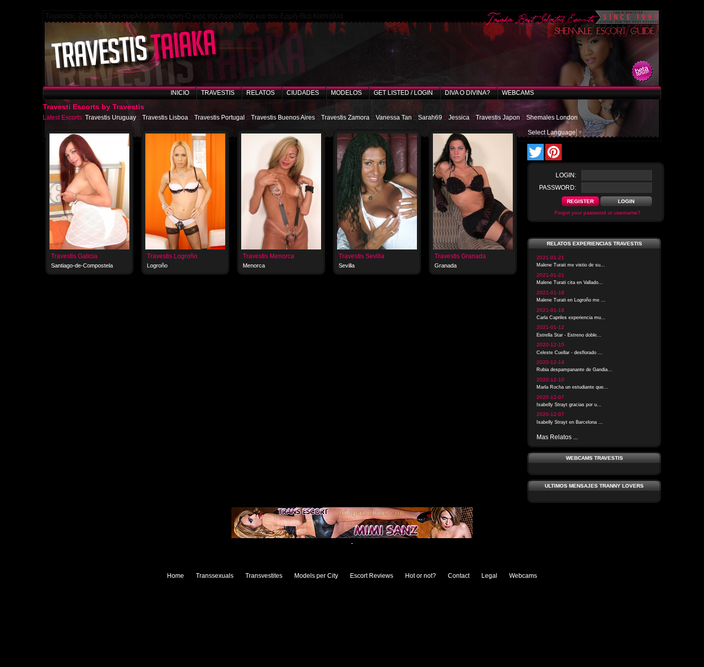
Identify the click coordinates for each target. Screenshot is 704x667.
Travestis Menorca (268, 256)
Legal (489, 575)
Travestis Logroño (172, 256)
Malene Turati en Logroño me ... (571, 300)
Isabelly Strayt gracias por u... (569, 404)
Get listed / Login (403, 92)
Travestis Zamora (345, 117)
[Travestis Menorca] (281, 247)
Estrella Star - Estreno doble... (569, 335)
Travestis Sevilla (361, 256)
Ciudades (303, 92)
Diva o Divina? (467, 92)
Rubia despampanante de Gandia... (574, 369)
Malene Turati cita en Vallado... (570, 282)
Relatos (260, 92)
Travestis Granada (460, 256)
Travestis (217, 92)
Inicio (180, 92)
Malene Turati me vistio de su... (571, 265)
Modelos (346, 92)
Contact (459, 575)
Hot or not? (420, 575)
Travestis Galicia (74, 256)
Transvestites (263, 575)
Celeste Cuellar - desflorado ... (569, 352)
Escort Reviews (371, 575)
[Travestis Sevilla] (377, 247)
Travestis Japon (498, 117)
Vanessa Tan (394, 117)
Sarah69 (430, 117)
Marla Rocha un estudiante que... (572, 387)
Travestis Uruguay (110, 117)
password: (557, 187)
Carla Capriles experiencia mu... (571, 317)
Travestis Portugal (219, 117)
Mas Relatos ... (557, 437)
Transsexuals (214, 575)
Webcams (518, 92)
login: (566, 175)
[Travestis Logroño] (185, 247)
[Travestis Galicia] (89, 247)
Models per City (316, 575)
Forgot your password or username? (598, 212)
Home (175, 575)
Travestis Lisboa (165, 117)
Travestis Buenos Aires (283, 117)
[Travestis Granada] (473, 247)
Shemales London (552, 117)
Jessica (459, 117)
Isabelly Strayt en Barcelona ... (570, 422)
